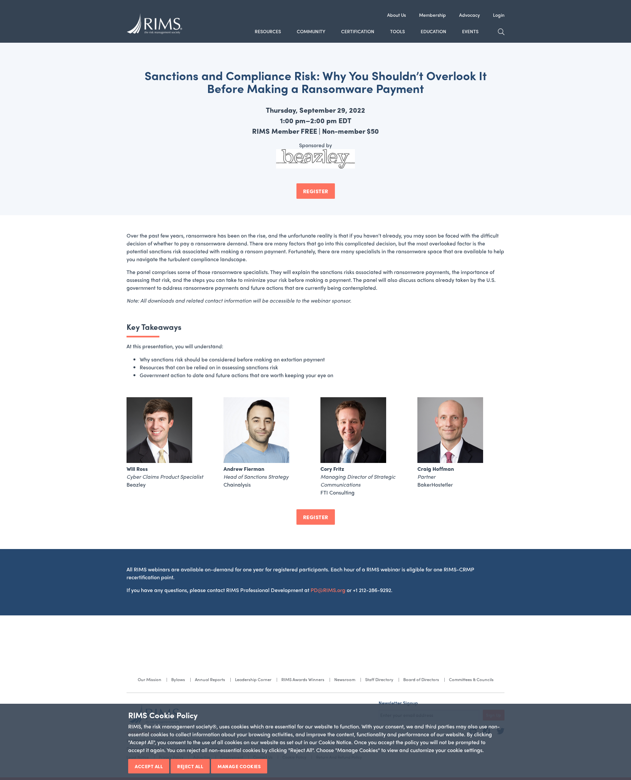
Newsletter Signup (398, 703)
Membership (432, 14)
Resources (268, 31)
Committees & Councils (471, 679)
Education (433, 31)
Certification (357, 31)
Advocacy (469, 14)
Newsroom (344, 679)
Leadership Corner (253, 679)
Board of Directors (421, 679)
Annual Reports (210, 679)
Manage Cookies (239, 766)
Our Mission (149, 679)
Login (498, 14)
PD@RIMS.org (328, 590)
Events (470, 31)
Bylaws (178, 679)
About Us (396, 14)
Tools (397, 31)
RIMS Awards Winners (302, 679)
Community (311, 31)
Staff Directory (379, 679)
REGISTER (315, 191)
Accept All (149, 766)
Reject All (190, 766)
